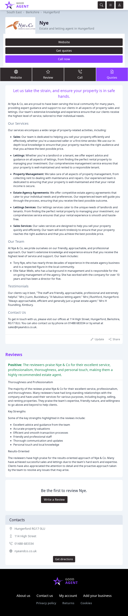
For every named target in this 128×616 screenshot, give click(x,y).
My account (68, 595)
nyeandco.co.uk (25, 551)
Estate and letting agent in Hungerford (66, 28)
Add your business (97, 595)
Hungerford (51, 12)
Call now (64, 59)
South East (14, 12)
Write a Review (54, 499)
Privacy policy (46, 603)
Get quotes (64, 51)
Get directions (64, 559)
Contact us (44, 595)
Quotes (112, 77)
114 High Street (25, 536)
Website (64, 42)
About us (23, 595)
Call (80, 77)
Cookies (86, 603)
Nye (44, 23)
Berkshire (32, 12)
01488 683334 (24, 544)
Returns (68, 603)
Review (48, 77)
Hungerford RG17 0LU (29, 529)
